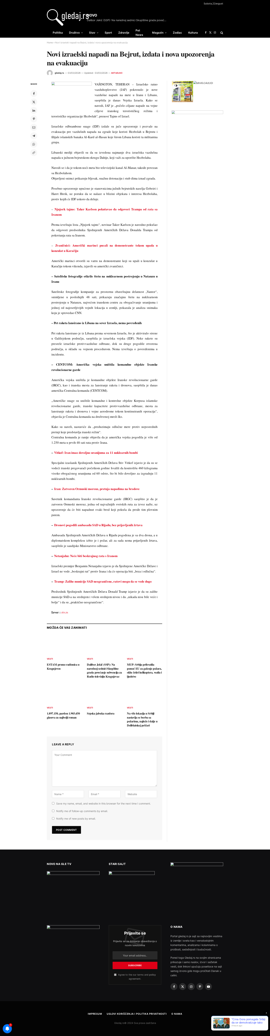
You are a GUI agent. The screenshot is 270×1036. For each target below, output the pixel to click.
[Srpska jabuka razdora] (104, 693)
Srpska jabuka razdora (100, 713)
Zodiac (177, 32)
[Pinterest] (33, 118)
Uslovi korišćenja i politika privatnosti (137, 1013)
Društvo (74, 32)
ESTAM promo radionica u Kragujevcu (63, 666)
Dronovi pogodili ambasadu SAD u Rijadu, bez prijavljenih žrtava (98, 525)
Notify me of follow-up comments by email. (82, 811)
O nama (176, 1013)
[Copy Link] (33, 152)
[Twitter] (33, 101)
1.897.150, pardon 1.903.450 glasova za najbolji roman (63, 715)
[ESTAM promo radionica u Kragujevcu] (64, 644)
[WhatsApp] (33, 144)
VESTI (50, 659)
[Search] (221, 32)
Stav (92, 32)
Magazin (157, 32)
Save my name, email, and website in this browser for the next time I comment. (103, 803)
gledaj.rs (59, 72)
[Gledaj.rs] (68, 17)
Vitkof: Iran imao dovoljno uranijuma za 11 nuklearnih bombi (96, 452)
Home (50, 42)
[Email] (33, 127)
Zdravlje (123, 32)
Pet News (139, 33)
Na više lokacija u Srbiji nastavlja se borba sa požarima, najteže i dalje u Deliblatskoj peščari (142, 719)
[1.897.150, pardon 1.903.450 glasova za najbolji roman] (64, 693)
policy (152, 974)
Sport (108, 32)
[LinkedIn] (33, 110)
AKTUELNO (117, 73)
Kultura (193, 32)
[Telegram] (33, 135)
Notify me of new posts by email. (76, 818)
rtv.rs (65, 612)
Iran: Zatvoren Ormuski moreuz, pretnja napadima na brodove (97, 488)
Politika (58, 32)
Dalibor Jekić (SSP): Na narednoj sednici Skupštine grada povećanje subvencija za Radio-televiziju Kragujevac (128, 20)
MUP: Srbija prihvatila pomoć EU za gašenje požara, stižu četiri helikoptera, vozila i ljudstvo (144, 670)
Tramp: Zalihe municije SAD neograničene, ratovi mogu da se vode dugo (103, 581)
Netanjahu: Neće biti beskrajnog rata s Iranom (86, 556)
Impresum (95, 1013)
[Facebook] (33, 93)
